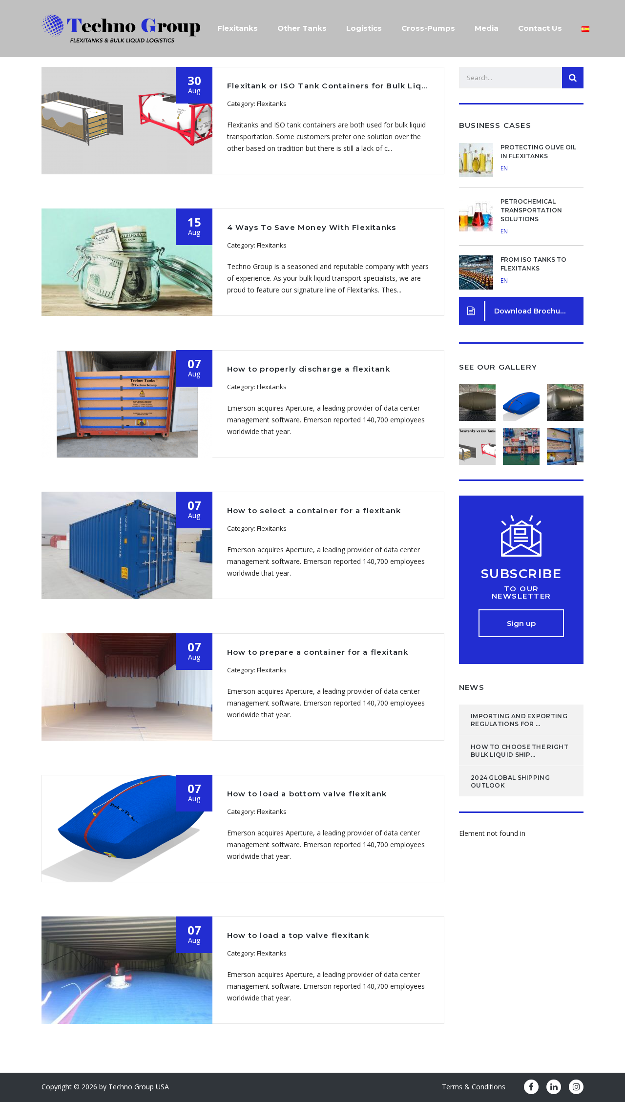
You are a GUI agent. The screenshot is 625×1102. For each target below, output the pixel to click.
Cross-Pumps (428, 28)
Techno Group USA (138, 1086)
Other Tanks (302, 28)
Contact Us (540, 28)
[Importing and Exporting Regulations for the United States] (478, 399)
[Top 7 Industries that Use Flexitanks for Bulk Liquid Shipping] (521, 443)
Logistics (364, 28)
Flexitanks (237, 28)
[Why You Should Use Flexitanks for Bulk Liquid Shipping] (565, 443)
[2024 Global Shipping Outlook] (565, 399)
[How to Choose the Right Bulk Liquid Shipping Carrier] (521, 399)
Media (487, 28)
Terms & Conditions (473, 1086)
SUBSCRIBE (521, 574)
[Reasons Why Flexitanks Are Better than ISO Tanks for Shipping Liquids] (478, 443)
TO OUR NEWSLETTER (521, 592)
